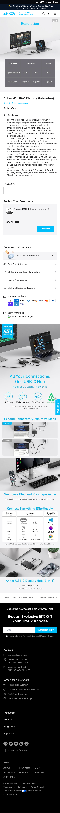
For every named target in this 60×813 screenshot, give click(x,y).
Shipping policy (9, 787)
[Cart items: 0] (49, 13)
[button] (45, 229)
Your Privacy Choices (12, 791)
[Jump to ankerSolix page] (10, 772)
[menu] (55, 13)
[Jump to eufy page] (42, 768)
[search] (43, 13)
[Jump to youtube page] (16, 744)
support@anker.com (18, 655)
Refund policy (23, 787)
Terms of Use (29, 636)
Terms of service (34, 791)
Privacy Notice (37, 787)
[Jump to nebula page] (26, 772)
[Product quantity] (11, 190)
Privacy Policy (47, 636)
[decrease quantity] (6, 190)
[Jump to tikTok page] (26, 744)
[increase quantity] (17, 190)
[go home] (18, 13)
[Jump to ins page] (21, 744)
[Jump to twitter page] (11, 744)
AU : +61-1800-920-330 (18, 659)
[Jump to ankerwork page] (42, 772)
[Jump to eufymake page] (10, 777)
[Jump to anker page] (12, 762)
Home (6, 598)
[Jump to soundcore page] (26, 768)
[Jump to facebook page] (5, 744)
